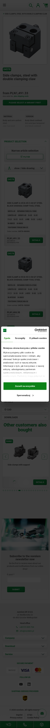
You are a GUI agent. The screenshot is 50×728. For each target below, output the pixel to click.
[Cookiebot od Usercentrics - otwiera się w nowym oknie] (35, 330)
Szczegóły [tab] (20, 338)
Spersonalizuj (23, 395)
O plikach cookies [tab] (38, 338)
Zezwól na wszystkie (25, 386)
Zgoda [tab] (7, 338)
